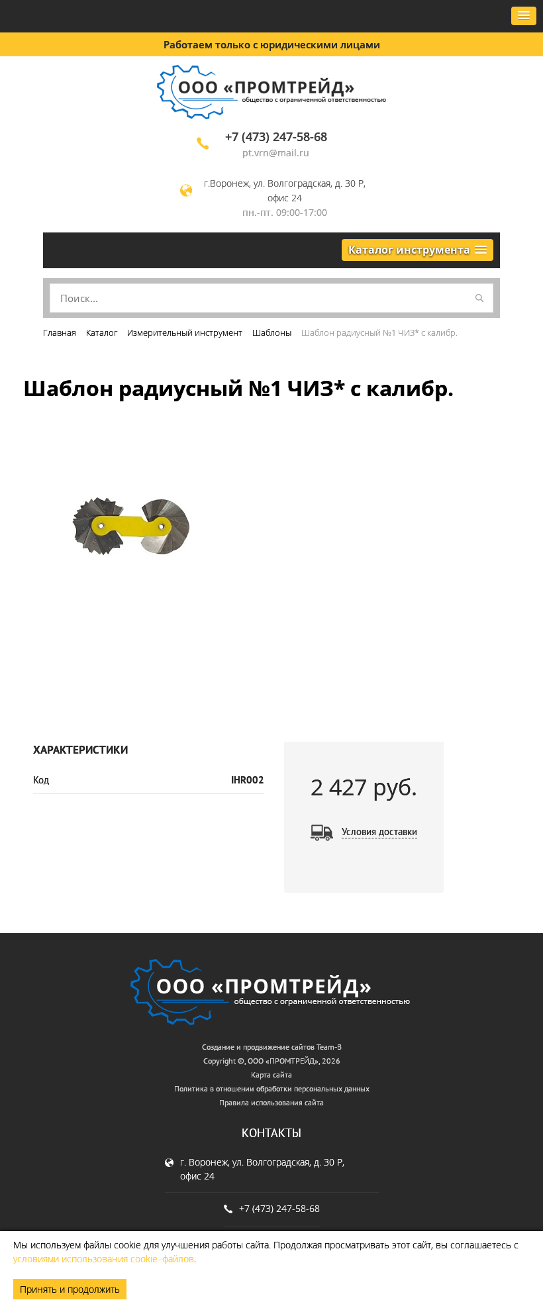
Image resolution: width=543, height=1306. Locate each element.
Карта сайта (271, 1075)
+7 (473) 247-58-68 (276, 136)
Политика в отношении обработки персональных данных (272, 1088)
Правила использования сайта (271, 1102)
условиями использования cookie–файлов (103, 1258)
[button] (523, 16)
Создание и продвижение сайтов (258, 1047)
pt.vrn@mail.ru (275, 152)
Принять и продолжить (70, 1289)
